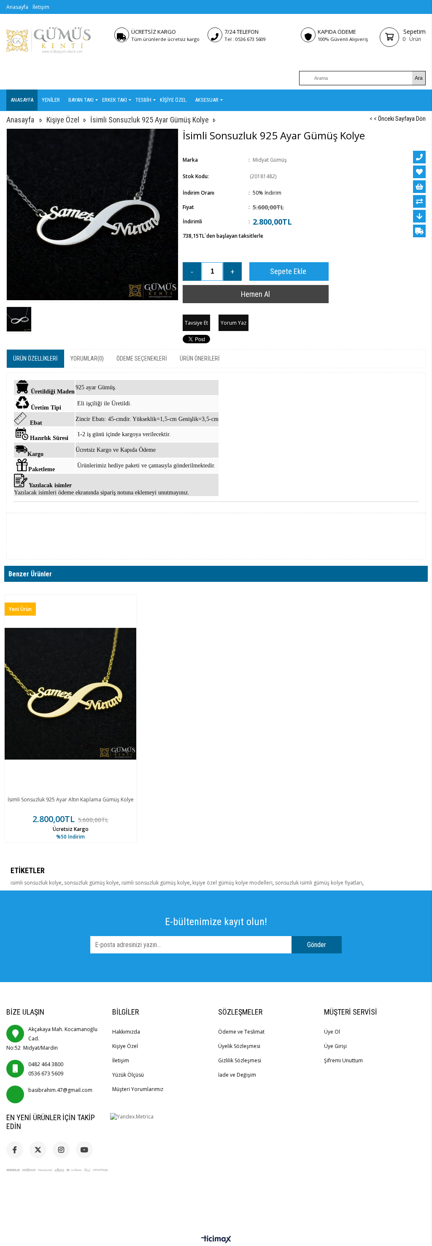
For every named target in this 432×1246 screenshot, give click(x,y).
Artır (232, 271)
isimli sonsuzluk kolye (36, 882)
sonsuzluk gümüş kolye (91, 882)
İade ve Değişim (237, 1074)
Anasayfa (17, 7)
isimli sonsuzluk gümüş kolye (156, 882)
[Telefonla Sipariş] (419, 157)
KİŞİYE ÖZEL (173, 100)
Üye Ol (332, 1031)
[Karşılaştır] (419, 201)
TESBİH (143, 100)
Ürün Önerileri (200, 358)
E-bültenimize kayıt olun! (216, 922)
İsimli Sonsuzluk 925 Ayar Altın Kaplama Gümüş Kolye (71, 799)
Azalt (192, 271)
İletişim (40, 7)
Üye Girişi (335, 1046)
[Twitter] (38, 1149)
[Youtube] (84, 1149)
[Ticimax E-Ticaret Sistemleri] (216, 1239)
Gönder (316, 945)
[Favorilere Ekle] (419, 172)
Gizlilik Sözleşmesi (239, 1060)
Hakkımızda (126, 1031)
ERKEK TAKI (114, 100)
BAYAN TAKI (81, 100)
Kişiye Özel (125, 1046)
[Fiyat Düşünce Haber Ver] (419, 216)
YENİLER (51, 100)
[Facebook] (14, 1149)
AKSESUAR (207, 100)
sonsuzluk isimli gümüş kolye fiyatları (318, 882)
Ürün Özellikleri (35, 358)
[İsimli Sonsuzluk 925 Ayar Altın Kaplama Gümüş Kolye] (71, 694)
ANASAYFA (22, 100)
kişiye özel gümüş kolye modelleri (232, 882)
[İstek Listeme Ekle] (419, 186)
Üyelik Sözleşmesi (239, 1046)
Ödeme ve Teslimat (241, 1031)
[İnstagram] (61, 1149)
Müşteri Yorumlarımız (137, 1089)
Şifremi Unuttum (343, 1060)
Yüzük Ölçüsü (128, 1074)
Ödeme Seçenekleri (141, 358)
